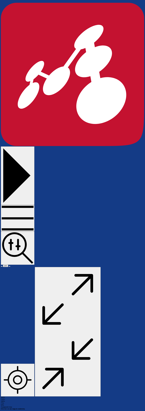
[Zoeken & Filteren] (17, 248)
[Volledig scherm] (68, 331)
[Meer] (17, 218)
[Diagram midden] (17, 380)
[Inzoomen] (9, 266)
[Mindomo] (72, 145)
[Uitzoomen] (2, 266)
